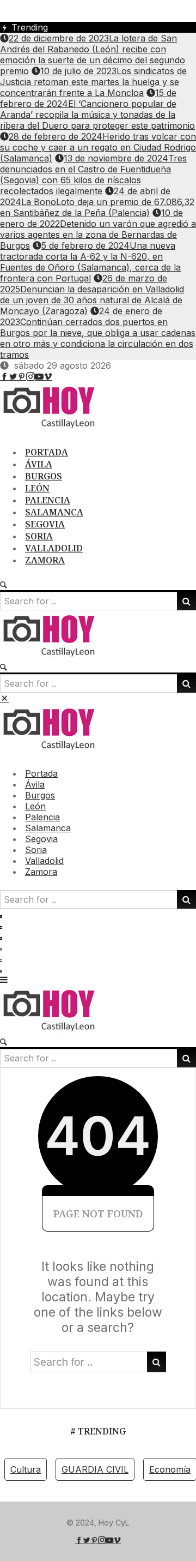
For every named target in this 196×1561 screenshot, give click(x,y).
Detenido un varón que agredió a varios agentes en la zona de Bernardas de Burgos (98, 229)
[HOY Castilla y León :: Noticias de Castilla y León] (54, 427)
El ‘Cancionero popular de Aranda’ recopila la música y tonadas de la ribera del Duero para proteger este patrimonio (97, 109)
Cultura (25, 1469)
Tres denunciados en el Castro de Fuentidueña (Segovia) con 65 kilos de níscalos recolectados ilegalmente (93, 174)
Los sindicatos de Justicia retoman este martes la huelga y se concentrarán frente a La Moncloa (93, 81)
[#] (4, 376)
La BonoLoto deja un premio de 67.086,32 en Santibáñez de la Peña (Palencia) (97, 201)
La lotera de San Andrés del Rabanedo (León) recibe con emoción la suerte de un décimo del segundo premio (92, 54)
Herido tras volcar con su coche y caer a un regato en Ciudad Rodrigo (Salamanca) (98, 147)
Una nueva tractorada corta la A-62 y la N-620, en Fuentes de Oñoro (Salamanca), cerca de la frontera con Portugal (90, 262)
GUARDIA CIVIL (95, 1469)
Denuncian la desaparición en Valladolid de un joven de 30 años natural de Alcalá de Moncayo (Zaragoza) (92, 294)
